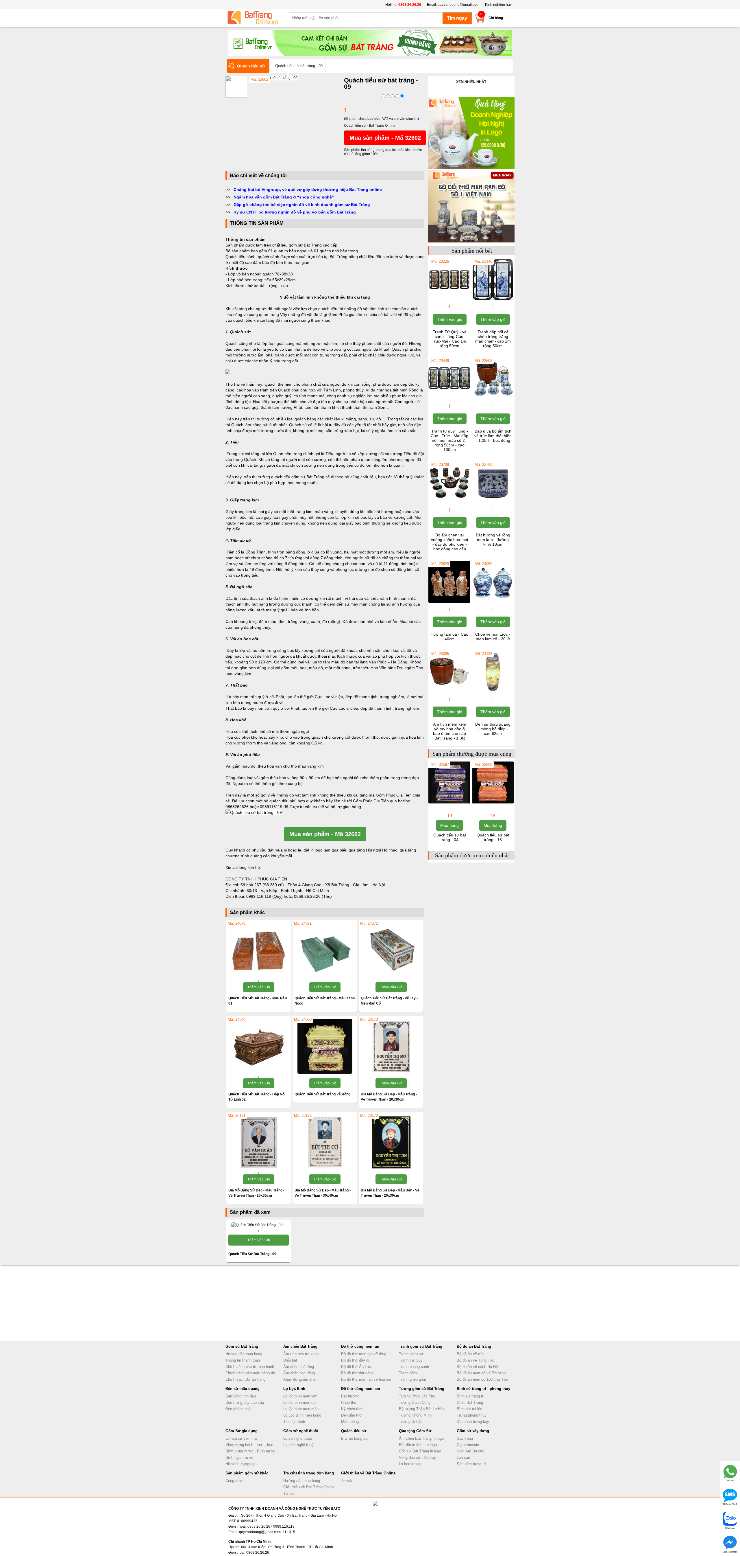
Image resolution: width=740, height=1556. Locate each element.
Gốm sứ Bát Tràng (241, 1346)
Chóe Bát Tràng (470, 1402)
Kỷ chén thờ (351, 1409)
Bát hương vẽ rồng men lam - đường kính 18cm (493, 540)
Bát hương (350, 1396)
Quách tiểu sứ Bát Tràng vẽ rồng (322, 1094)
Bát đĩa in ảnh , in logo (418, 1445)
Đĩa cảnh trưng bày (473, 1421)
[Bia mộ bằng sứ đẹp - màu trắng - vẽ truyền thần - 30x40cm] (325, 1142)
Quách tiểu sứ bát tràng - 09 (252, 1254)
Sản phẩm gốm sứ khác (246, 1473)
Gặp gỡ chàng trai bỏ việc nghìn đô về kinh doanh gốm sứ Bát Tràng (302, 204)
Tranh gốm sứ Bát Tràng (420, 1346)
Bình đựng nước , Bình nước (250, 1451)
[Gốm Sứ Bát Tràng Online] (257, 18)
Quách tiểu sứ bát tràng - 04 (449, 837)
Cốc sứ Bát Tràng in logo (420, 1451)
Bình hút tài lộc (469, 1409)
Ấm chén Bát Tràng (300, 1346)
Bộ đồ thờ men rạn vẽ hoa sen (366, 1379)
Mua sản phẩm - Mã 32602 (385, 138)
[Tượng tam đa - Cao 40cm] (449, 602)
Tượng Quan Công (414, 1402)
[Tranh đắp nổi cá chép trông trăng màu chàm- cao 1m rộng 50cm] (492, 300)
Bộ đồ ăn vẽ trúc (470, 1354)
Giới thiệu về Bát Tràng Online (308, 1487)
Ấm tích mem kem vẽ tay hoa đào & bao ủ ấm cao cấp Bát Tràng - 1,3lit (449, 731)
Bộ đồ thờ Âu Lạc (356, 1366)
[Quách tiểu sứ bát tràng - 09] (273, 78)
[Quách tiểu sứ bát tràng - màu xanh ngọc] (325, 950)
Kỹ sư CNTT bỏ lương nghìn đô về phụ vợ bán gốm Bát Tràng (295, 212)
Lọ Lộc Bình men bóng (302, 1415)
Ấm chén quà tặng (298, 1366)
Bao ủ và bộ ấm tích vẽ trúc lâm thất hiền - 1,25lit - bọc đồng (493, 436)
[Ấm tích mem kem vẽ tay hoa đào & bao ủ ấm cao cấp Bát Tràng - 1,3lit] (449, 692)
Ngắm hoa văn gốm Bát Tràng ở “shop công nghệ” (284, 197)
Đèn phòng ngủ (238, 1409)
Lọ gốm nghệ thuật (298, 1445)
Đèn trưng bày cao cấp (244, 1402)
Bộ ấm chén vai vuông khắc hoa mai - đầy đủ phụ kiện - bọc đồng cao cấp (449, 542)
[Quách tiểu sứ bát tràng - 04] (449, 803)
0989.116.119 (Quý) (265, 896)
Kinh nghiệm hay (498, 5)
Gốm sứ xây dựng (473, 1431)
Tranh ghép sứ (411, 1354)
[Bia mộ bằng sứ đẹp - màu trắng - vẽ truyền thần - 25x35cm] (258, 1142)
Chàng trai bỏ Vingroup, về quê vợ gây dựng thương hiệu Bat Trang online (308, 189)
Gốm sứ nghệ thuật (300, 1431)
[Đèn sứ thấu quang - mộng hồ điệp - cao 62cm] (492, 692)
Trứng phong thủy (471, 1415)
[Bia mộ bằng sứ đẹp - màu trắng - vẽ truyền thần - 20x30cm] (391, 1046)
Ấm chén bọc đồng (299, 1373)
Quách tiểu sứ (353, 1431)
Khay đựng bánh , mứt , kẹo (249, 1445)
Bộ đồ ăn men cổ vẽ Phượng (481, 1373)
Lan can (463, 1457)
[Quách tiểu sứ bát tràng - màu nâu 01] (258, 950)
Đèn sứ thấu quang (242, 1388)
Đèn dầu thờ (351, 1415)
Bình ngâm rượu (239, 1457)
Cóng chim (234, 1480)
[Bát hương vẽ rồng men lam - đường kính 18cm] (492, 503)
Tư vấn (289, 1493)
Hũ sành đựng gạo (240, 1464)
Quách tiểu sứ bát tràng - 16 (493, 837)
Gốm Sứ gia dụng (241, 1431)
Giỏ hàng (496, 18)
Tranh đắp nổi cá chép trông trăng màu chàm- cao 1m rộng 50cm (493, 339)
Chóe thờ (349, 1402)
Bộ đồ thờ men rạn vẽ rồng (363, 1354)
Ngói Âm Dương (470, 1451)
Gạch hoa (465, 1438)
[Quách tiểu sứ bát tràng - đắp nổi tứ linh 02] (258, 1046)
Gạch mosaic (468, 1445)
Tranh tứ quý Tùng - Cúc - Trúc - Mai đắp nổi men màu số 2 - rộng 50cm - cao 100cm (449, 440)
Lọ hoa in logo (410, 1464)
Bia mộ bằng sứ (354, 1438)
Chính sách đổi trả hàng (245, 1379)
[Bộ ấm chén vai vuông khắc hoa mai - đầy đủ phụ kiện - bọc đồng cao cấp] (449, 503)
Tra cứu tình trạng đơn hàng (308, 1473)
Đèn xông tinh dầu (240, 1396)
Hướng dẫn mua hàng (243, 1354)
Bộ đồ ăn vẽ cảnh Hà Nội (478, 1366)
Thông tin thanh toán (242, 1360)
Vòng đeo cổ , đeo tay (417, 1457)
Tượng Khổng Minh (415, 1415)
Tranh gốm (408, 1373)
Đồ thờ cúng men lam (360, 1388)
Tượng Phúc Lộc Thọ (417, 1396)
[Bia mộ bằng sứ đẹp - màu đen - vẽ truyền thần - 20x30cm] (391, 1142)
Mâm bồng (350, 1421)
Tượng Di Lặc (410, 1421)
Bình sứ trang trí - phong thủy (483, 1388)
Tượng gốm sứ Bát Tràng (421, 1388)
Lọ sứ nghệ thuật (297, 1438)
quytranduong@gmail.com (458, 5)
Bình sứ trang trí (470, 1396)
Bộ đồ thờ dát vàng (357, 1373)
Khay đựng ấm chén (300, 1379)
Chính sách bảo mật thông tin (250, 1373)
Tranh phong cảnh (414, 1366)
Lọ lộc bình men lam (300, 1396)
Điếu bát (290, 1360)
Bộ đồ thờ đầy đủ (355, 1360)
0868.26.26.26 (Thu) (313, 896)
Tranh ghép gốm (412, 1379)
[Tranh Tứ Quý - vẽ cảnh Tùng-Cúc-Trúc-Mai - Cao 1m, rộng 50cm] (449, 300)
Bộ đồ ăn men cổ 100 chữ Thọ (482, 1379)
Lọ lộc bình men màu (301, 1409)
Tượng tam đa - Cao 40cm (449, 636)
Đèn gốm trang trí (471, 1464)
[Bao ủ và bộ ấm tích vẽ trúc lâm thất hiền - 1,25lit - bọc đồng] (492, 399)
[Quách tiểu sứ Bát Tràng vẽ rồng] (325, 1046)
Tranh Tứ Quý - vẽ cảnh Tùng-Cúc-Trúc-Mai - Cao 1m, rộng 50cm (449, 339)
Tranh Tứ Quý (411, 1360)
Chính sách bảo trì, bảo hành (249, 1366)
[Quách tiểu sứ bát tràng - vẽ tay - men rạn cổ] (391, 950)
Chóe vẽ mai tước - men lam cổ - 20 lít (492, 636)
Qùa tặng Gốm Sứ (415, 1431)
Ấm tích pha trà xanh (301, 1354)
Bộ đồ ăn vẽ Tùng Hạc (475, 1360)
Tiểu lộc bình (294, 1421)
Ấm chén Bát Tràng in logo (421, 1438)
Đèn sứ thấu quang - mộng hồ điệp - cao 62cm (492, 729)
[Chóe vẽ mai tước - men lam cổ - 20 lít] (492, 602)
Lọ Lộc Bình (294, 1388)
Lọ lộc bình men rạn (300, 1402)
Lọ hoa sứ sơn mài (241, 1438)
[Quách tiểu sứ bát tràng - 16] (492, 803)
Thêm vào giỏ (258, 987)
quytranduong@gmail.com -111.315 (267, 1532)
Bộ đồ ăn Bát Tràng (474, 1346)
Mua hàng (449, 825)
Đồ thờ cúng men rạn (360, 1346)
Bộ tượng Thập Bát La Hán (422, 1409)
